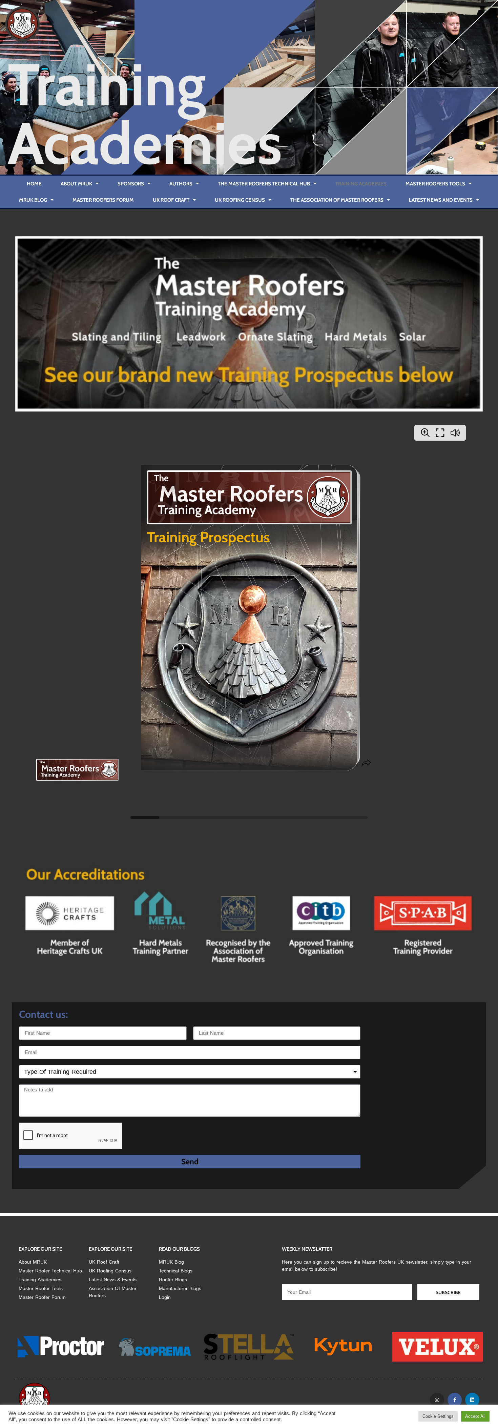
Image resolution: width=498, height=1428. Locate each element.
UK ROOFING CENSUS (240, 200)
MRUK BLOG (33, 200)
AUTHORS (180, 184)
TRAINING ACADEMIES (361, 184)
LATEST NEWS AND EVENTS (441, 200)
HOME (34, 184)
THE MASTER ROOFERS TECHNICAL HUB (264, 184)
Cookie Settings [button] (438, 1416)
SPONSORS (131, 184)
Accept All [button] (475, 1416)
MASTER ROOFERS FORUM (103, 200)
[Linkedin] (472, 1400)
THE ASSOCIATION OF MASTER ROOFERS (336, 200)
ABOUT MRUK (76, 184)
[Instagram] (437, 1400)
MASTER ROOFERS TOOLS (435, 184)
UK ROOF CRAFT (171, 200)
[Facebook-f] (455, 1400)
